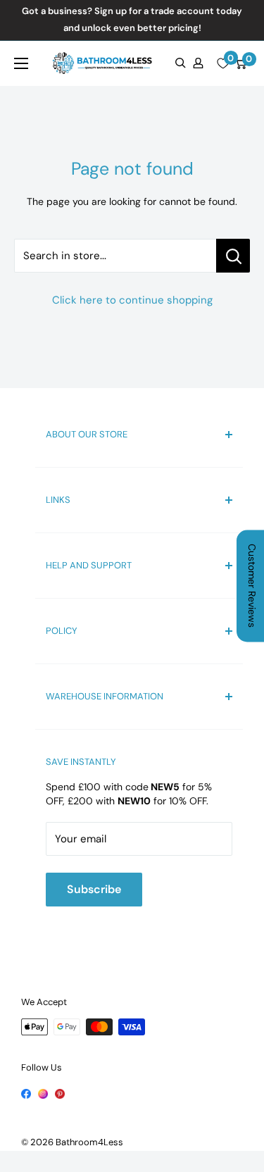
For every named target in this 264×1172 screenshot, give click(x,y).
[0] (223, 63)
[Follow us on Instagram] (43, 1092)
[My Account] (198, 63)
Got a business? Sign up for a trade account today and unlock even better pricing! (132, 19)
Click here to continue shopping (132, 300)
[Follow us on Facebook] (26, 1092)
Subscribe (94, 889)
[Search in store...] (233, 256)
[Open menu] (21, 63)
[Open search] (180, 63)
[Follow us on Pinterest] (60, 1092)
